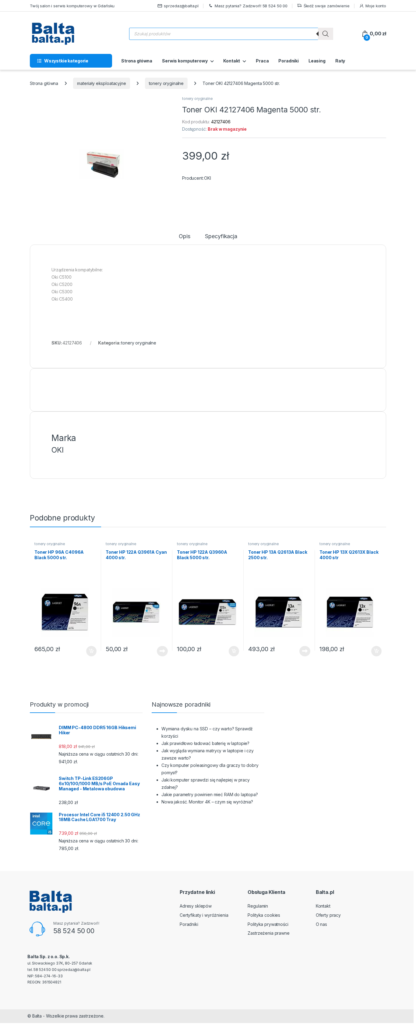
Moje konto (375, 5)
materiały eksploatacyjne (101, 83)
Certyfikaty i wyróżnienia (204, 915)
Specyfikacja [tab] (221, 236)
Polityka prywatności (268, 924)
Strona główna (136, 60)
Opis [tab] (184, 236)
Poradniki (288, 60)
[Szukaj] (325, 34)
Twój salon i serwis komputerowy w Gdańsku (72, 5)
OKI (207, 178)
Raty (340, 60)
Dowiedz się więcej (159, 651)
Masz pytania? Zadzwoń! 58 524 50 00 (251, 5)
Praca (262, 60)
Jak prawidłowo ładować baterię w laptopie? (205, 743)
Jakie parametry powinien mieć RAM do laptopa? (209, 794)
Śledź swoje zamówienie (327, 5)
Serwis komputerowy (184, 60)
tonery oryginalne (166, 83)
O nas (321, 924)
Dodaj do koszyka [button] (88, 651)
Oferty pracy (328, 915)
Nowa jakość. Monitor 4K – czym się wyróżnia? (207, 801)
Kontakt (231, 60)
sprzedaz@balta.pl (181, 5)
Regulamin (258, 906)
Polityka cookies (264, 915)
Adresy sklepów (196, 906)
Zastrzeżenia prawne (268, 933)
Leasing (317, 60)
